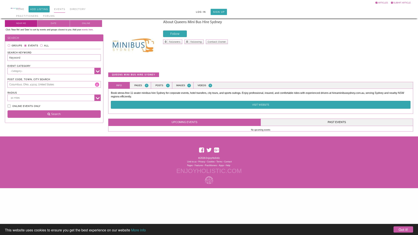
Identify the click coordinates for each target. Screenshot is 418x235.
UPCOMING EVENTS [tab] (184, 122)
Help (228, 165)
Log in (201, 12)
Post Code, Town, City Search (29, 79)
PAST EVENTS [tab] (337, 122)
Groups (17, 45)
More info (138, 229)
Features (199, 165)
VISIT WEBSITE (260, 104)
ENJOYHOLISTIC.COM (209, 170)
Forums (49, 16)
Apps (221, 165)
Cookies (211, 161)
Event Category (19, 66)
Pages (190, 165)
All (46, 45)
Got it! (403, 229)
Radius (12, 92)
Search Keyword (20, 52)
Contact (228, 161)
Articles (382, 2)
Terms (219, 161)
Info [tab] (119, 85)
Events (33, 45)
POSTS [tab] (161, 85)
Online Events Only (26, 106)
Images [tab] (183, 85)
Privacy (201, 161)
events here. (87, 29)
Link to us (192, 161)
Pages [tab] (140, 85)
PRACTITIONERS (27, 16)
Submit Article (402, 2)
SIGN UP (219, 12)
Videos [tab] (204, 85)
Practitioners (211, 165)
